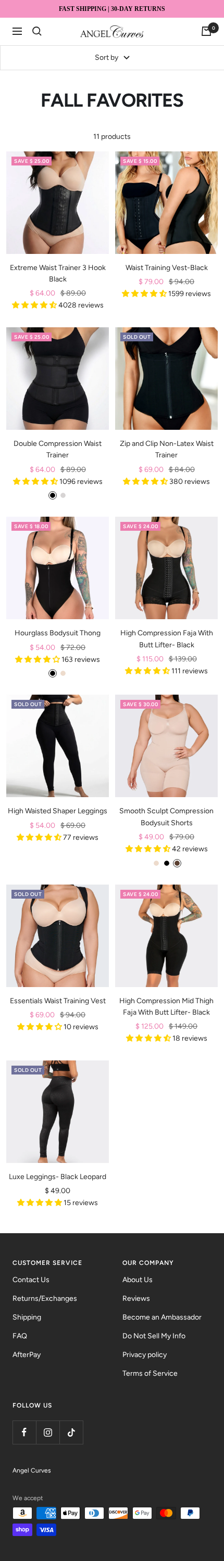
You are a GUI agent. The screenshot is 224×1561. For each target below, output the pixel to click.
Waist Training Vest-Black (167, 267)
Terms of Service (150, 1373)
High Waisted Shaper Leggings (57, 811)
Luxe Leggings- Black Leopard (57, 1176)
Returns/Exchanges (45, 1298)
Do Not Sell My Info (153, 1336)
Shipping (27, 1317)
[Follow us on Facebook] (24, 1432)
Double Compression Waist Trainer (58, 449)
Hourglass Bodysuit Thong (58, 633)
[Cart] (206, 31)
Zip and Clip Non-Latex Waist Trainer (167, 449)
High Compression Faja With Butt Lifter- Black (166, 639)
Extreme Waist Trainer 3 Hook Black (58, 273)
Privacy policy (144, 1354)
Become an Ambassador (162, 1317)
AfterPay (27, 1354)
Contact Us (31, 1279)
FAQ (20, 1336)
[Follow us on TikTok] (71, 1432)
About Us (137, 1279)
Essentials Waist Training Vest (58, 1000)
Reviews (136, 1298)
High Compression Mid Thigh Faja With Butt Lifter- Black (166, 1006)
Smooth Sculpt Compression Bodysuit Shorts (166, 817)
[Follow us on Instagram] (47, 1432)
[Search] (37, 31)
